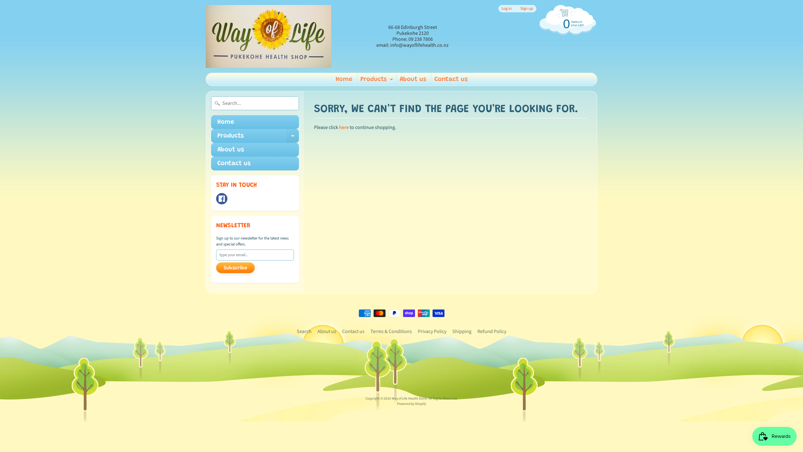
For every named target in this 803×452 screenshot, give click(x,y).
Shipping (461, 331)
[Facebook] (221, 198)
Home (344, 79)
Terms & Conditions (391, 331)
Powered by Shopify (411, 403)
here (344, 127)
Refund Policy (491, 331)
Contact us (451, 79)
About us (413, 79)
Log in (507, 9)
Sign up (526, 9)
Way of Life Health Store (409, 398)
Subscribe (235, 268)
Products (377, 81)
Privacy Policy (432, 331)
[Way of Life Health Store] (268, 36)
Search (304, 331)
